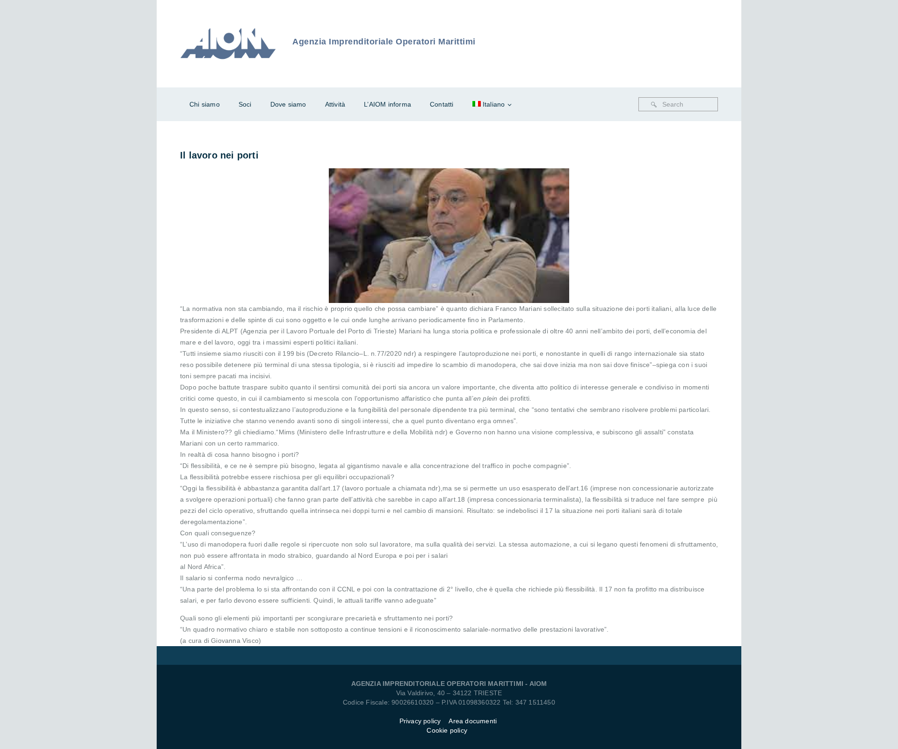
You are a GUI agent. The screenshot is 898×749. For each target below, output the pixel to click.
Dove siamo (288, 104)
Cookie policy (447, 730)
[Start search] (654, 105)
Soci (245, 104)
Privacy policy (420, 721)
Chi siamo (204, 104)
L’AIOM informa (387, 104)
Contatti (442, 104)
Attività (335, 104)
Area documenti (474, 721)
